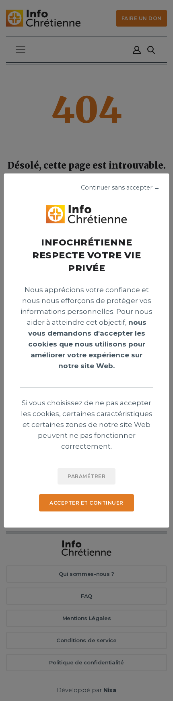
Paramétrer (86, 476)
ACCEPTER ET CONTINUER (86, 503)
